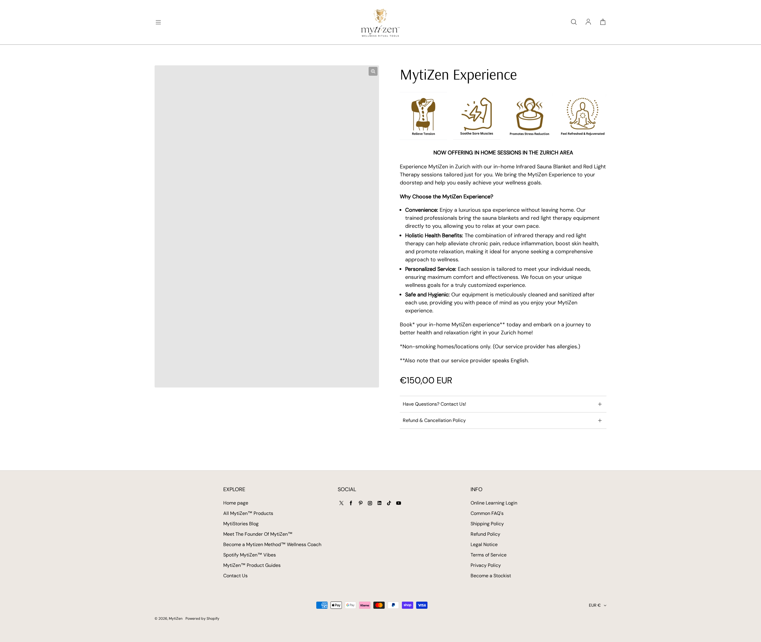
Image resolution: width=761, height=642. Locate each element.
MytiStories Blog (241, 524)
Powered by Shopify (202, 618)
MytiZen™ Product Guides (252, 565)
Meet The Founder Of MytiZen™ (258, 534)
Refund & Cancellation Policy (434, 420)
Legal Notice (484, 544)
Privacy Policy (486, 565)
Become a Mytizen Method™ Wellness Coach (272, 544)
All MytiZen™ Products (248, 513)
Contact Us (235, 576)
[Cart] (602, 22)
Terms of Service (489, 555)
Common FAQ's (487, 513)
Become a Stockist (491, 576)
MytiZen (176, 618)
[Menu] (158, 22)
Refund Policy (485, 534)
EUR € (595, 605)
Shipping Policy (487, 524)
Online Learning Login (494, 503)
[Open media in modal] (373, 71)
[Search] (573, 22)
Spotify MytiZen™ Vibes (249, 555)
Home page (235, 503)
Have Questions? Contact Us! (434, 404)
